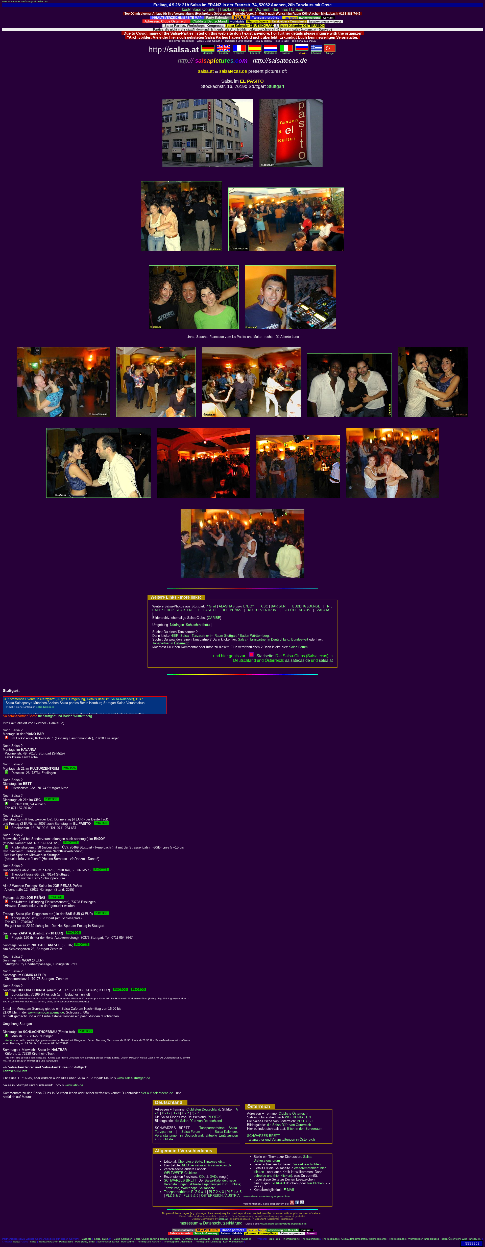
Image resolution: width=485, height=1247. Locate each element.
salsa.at (223, 1218)
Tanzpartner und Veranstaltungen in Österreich (281, 1139)
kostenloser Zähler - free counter (117, 1241)
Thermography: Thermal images (301, 1238)
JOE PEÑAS (231, 610)
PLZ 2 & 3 (216, 1192)
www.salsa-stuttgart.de (133, 1078)
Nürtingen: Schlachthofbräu (190, 625)
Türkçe (330, 53)
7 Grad (211, 606)
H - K (176, 1113)
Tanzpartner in (170, 643)
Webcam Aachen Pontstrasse (56, 1241)
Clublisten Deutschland (203, 1109)
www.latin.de (74, 1085)
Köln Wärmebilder (233, 1241)
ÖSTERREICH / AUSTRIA (220, 1195)
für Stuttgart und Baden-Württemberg (47, 716)
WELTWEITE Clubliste (180, 1173)
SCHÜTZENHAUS (296, 610)
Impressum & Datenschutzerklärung (211, 1223)
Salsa (97, 1238)
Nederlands (270, 53)
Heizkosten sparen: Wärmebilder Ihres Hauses (261, 9)
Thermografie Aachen (148, 1241)
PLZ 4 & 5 (234, 1192)
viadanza (10, 1040)
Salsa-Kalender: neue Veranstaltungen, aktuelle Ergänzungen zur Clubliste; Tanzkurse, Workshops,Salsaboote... (202, 1184)
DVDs (214, 1177)
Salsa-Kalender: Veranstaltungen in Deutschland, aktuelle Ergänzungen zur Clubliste (196, 1135)
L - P (185, 1113)
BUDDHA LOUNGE (306, 606)
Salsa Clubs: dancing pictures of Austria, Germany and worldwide (172, 1238)
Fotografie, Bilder (85, 1241)
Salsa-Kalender (123, 1238)
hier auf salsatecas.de (157, 1093)
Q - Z (195, 1113)
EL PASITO (206, 610)
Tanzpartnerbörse (176, 1192)
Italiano (286, 53)
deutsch (208, 53)
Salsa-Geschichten (307, 1164)
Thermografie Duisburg (207, 1241)
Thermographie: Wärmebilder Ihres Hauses (414, 1238)
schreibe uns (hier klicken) (273, 1176)
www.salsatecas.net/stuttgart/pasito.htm (25, 1)
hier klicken (315, 1183)
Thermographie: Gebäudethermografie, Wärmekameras (354, 1238)
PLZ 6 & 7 (173, 1195)
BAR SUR (278, 606)
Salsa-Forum (298, 647)
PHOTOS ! (216, 1117)
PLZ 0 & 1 (198, 1192)
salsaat (326, 660)
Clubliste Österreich (293, 1113)
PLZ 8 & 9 (190, 1195)
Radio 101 (274, 1238)
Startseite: (265, 656)
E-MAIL (289, 1190)
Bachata (86, 1238)
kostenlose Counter (199, 9)
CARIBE (214, 618)
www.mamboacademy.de (46, 1012)
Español (255, 53)
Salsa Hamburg (222, 1238)
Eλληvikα (316, 53)
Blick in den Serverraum (304, 1129)
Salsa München (242, 1238)
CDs (202, 1177)
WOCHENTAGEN (298, 1117)
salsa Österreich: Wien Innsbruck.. (461, 1238)
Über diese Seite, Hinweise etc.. (201, 1161)
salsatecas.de (297, 660)
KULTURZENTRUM (262, 610)
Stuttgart (275, 86)
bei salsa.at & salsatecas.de (206, 1165)
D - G (166, 1113)
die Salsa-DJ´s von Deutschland (198, 1121)
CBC (264, 606)
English (223, 53)
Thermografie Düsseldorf (177, 1241)
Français (239, 53)
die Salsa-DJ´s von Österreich (289, 1125)
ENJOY (248, 606)
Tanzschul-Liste (15, 1071)
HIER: (220, 636)
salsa (105, 1238)
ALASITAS (227, 606)
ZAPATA (323, 610)
